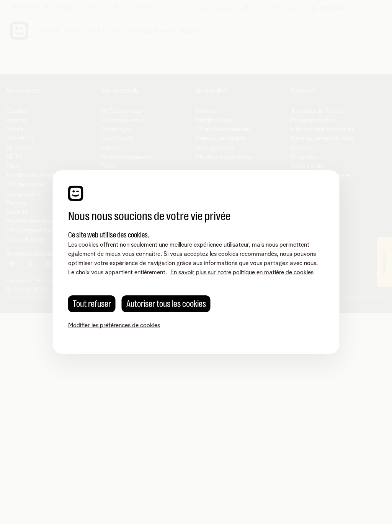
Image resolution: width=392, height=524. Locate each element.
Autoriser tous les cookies (166, 303)
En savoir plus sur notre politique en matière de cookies (242, 272)
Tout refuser (92, 303)
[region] (196, 262)
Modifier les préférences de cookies (114, 325)
